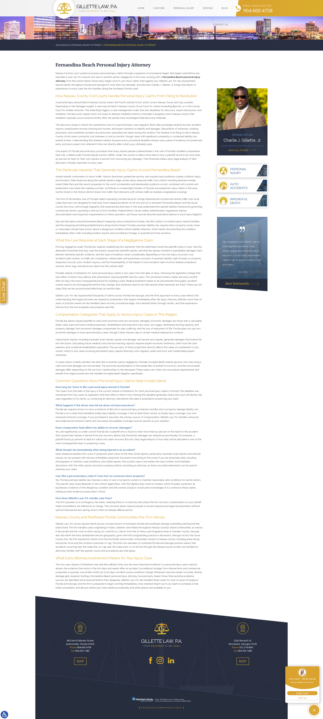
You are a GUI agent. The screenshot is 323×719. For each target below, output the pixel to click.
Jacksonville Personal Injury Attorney (79, 45)
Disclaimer (158, 708)
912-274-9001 (246, 647)
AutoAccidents (239, 186)
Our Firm (159, 8)
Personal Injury (183, 8)
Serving (208, 8)
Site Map (145, 708)
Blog (225, 8)
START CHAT (302, 693)
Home (141, 8)
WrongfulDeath (239, 201)
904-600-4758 (258, 11)
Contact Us (220, 24)
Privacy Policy (174, 708)
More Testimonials (237, 283)
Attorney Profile (238, 150)
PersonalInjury (238, 171)
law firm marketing (162, 701)
